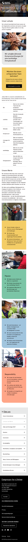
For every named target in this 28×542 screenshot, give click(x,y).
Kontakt (5, 496)
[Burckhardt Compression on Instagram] (11, 530)
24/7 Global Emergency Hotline (10, 501)
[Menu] (25, 3)
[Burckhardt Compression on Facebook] (5, 530)
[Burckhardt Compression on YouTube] (8, 530)
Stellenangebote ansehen (14, 86)
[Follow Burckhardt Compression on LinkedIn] (2, 530)
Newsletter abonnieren (9, 525)
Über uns (7, 411)
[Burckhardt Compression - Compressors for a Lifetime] (6, 3)
